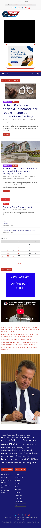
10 (2, 250)
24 (2, 256)
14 (24, 250)
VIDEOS (6, 204)
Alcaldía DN (29, 435)
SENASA (24, 462)
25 (8, 256)
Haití (34, 444)
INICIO (17, 474)
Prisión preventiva (19, 178)
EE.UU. (29, 445)
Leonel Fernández (6, 450)
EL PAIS (15, 165)
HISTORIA (4, 477)
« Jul (19, 263)
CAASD (32, 437)
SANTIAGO (27, 178)
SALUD (21, 459)
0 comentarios (29, 119)
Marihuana (6, 453)
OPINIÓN (17, 480)
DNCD (13, 444)
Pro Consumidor (22, 456)
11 (8, 250)
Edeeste (20, 445)
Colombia (19, 441)
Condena (5, 122)
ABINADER (3, 435)
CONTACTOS (5, 474)
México (21, 453)
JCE (24, 448)
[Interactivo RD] (3, 74)
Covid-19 (4, 444)
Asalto (13, 437)
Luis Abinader (28, 450)
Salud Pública (30, 458)
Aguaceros (21, 435)
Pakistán (36, 453)
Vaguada (32, 462)
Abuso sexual (12, 435)
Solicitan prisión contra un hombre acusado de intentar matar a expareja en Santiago (20, 171)
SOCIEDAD (18, 499)
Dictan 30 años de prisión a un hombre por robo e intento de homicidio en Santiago (20, 110)
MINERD (15, 453)
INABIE (13, 448)
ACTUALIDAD (7, 101)
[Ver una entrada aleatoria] (38, 74)
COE (13, 440)
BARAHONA (25, 437)
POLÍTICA (17, 483)
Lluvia (14, 450)
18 (8, 253)
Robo (21, 122)
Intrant (19, 448)
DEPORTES (18, 489)
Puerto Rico (15, 459)
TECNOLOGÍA (19, 502)
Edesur (25, 445)
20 (19, 253)
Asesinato (18, 437)
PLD (2, 456)
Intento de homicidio (13, 122)
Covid (36, 441)
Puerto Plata (6, 459)
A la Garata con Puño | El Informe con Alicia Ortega (19, 231)
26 (13, 256)
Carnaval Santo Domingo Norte (18, 207)
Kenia (28, 448)
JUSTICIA (15, 101)
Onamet (28, 453)
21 (24, 253)
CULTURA (18, 493)
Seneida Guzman (18, 119)
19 (13, 253)
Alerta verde (6, 437)
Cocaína (5, 440)
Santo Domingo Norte (15, 462)
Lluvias (20, 450)
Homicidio (5, 447)
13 (19, 250)
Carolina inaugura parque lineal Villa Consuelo (16, 339)
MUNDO (17, 486)
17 (2, 253)
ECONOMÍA (18, 496)
